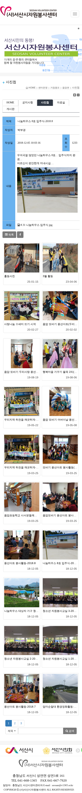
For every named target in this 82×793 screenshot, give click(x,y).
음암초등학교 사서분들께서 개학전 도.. (27, 515)
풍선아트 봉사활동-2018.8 (20, 563)
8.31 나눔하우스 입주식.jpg (36, 225)
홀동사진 (9, 276)
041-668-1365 (27, 780)
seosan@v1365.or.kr (62, 785)
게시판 (10, 109)
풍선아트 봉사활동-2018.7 (20, 706)
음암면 (65, 87)
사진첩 (45, 102)
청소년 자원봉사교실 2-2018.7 (22, 658)
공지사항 (27, 102)
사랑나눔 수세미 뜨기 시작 (20, 324)
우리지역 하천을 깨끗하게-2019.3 (24, 467)
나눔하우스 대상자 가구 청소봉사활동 (26, 610)
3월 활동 (48, 276)
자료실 (61, 102)
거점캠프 (54, 87)
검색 (71, 730)
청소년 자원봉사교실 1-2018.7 (61, 658)
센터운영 (42, 87)
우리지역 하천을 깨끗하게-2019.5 (24, 419)
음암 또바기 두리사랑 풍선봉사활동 (25, 371)
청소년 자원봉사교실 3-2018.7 (61, 610)
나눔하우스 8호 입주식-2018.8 (61, 563)
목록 (11, 234)
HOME (31, 87)
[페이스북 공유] (20, 234)
